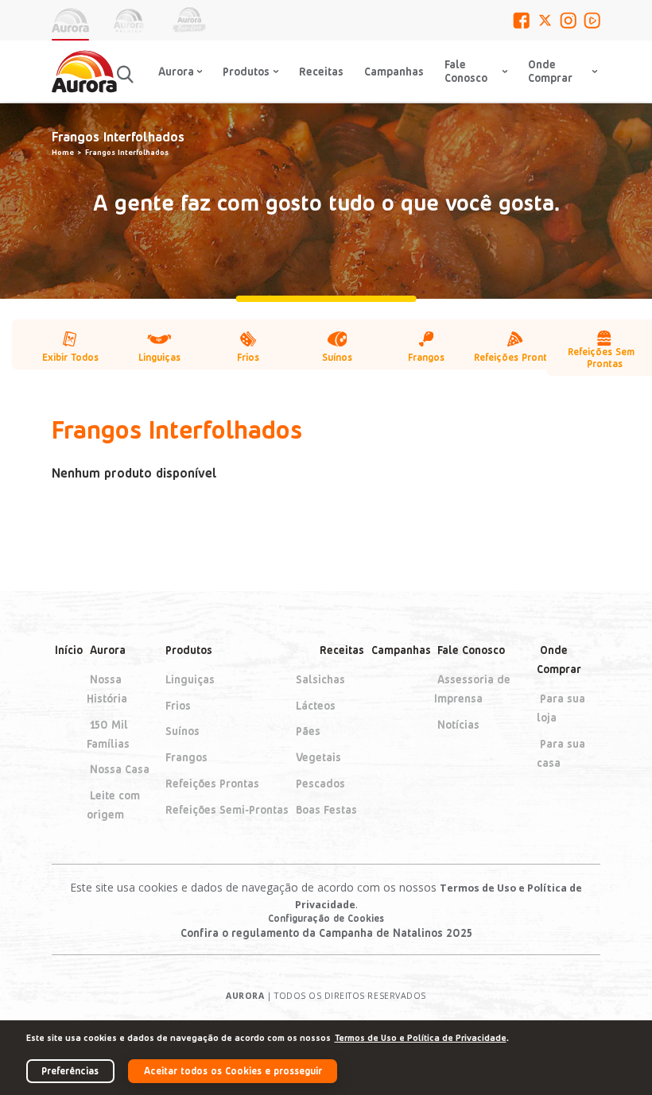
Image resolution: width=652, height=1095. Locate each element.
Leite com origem (113, 804)
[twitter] (545, 20)
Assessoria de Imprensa (472, 688)
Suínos (182, 731)
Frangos (186, 757)
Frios (178, 705)
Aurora (108, 649)
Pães (308, 731)
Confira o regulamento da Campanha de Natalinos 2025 (326, 932)
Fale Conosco (465, 70)
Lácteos (316, 705)
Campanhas (394, 71)
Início (69, 649)
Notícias (458, 724)
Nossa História (107, 688)
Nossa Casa (119, 769)
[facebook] (521, 20)
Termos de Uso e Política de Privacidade (420, 1037)
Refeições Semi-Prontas (227, 809)
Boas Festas (326, 809)
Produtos (188, 649)
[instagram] (568, 20)
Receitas (321, 71)
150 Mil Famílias (108, 734)
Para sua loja (561, 707)
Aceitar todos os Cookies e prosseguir (233, 1070)
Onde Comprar (559, 659)
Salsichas (320, 679)
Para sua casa (561, 753)
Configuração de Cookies (326, 917)
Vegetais (318, 757)
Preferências (70, 1070)
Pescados (320, 783)
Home (63, 152)
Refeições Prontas (212, 783)
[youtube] (592, 20)
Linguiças (190, 679)
